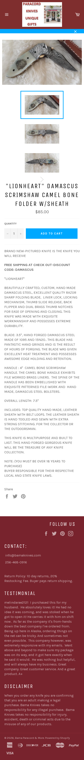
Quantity (10, 223)
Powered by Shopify (57, 737)
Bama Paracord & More (29, 737)
